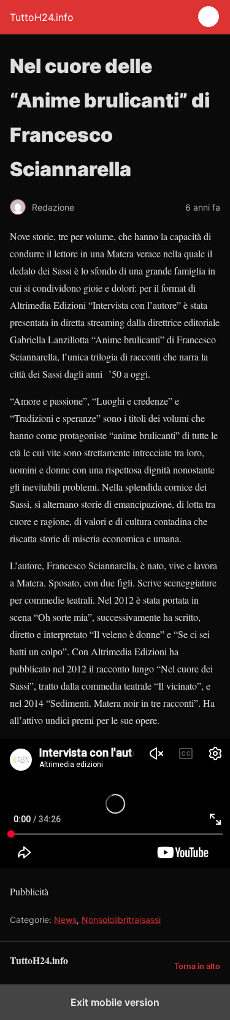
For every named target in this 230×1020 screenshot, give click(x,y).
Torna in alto (197, 966)
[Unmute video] (115, 803)
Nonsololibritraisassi (121, 919)
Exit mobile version (115, 1002)
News (65, 919)
